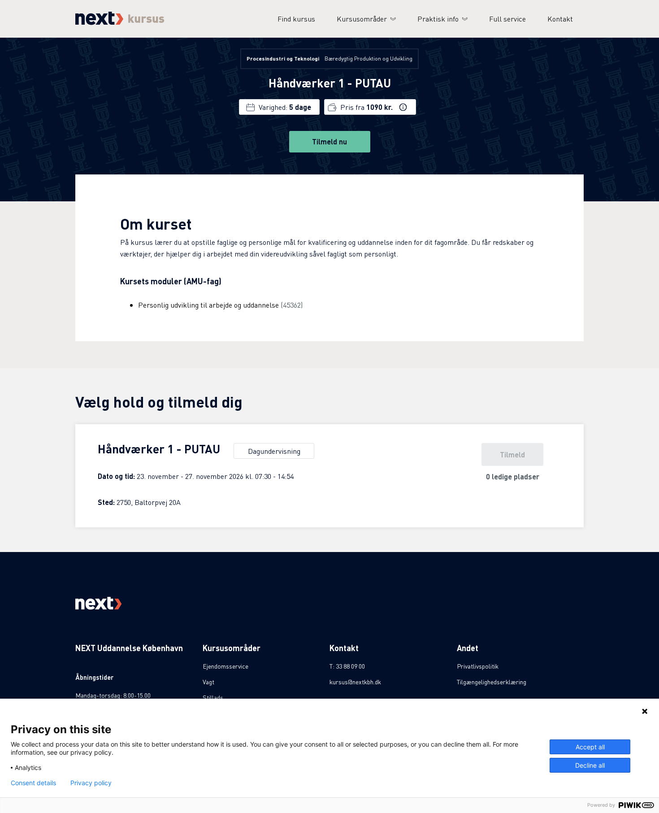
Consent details (33, 783)
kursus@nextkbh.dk (355, 682)
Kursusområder (362, 18)
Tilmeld (512, 454)
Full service (507, 18)
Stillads (213, 697)
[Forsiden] (120, 22)
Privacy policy (91, 783)
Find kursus (296, 18)
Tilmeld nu (329, 141)
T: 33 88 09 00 (347, 666)
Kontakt (560, 18)
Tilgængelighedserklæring (491, 682)
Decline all (590, 765)
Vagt (208, 682)
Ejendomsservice (225, 666)
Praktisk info (438, 18)
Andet (467, 648)
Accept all (590, 747)
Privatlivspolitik (478, 666)
